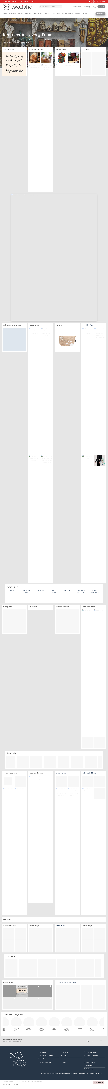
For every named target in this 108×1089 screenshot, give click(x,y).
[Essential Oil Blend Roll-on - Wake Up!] (82, 63)
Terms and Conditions (8, 1081)
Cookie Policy (38, 1081)
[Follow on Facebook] (92, 1)
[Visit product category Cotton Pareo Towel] (27, 595)
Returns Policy (20, 1081)
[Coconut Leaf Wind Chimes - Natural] (71, 621)
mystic (46, 13)
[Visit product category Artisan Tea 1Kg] (68, 595)
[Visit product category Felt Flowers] (40, 595)
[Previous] (84, 63)
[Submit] (60, 6)
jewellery (12, 13)
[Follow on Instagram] (95, 1)
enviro (77, 13)
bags (4, 13)
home (20, 13)
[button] (102, 1)
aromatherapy (66, 13)
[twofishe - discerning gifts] (19, 7)
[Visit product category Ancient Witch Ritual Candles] (95, 595)
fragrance (28, 13)
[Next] (102, 63)
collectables (55, 13)
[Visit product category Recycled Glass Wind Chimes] (81, 595)
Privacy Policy (29, 1081)
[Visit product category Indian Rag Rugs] (13, 595)
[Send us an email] (98, 1)
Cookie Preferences (98, 1082)
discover (84, 13)
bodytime (37, 13)
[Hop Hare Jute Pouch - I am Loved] (67, 339)
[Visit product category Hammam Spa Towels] (54, 595)
